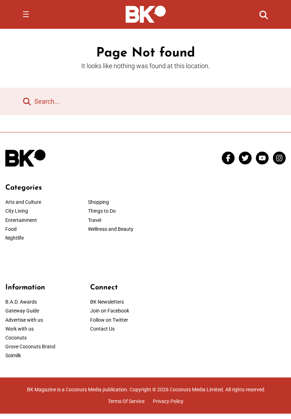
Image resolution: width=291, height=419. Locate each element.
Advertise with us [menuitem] (24, 320)
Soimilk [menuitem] (13, 355)
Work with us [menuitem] (19, 329)
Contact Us (102, 329)
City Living (16, 211)
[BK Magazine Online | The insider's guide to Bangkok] (146, 14)
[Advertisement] (230, 228)
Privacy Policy (168, 401)
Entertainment (21, 220)
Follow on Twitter (109, 320)
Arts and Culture (23, 202)
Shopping (98, 202)
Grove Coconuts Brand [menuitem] (30, 346)
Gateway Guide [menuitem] (22, 311)
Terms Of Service (126, 401)
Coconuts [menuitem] (16, 338)
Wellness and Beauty (110, 229)
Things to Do (102, 211)
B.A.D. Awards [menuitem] (21, 302)
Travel (94, 220)
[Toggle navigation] (26, 14)
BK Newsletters (107, 302)
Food (11, 229)
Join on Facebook (109, 311)
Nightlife (14, 238)
